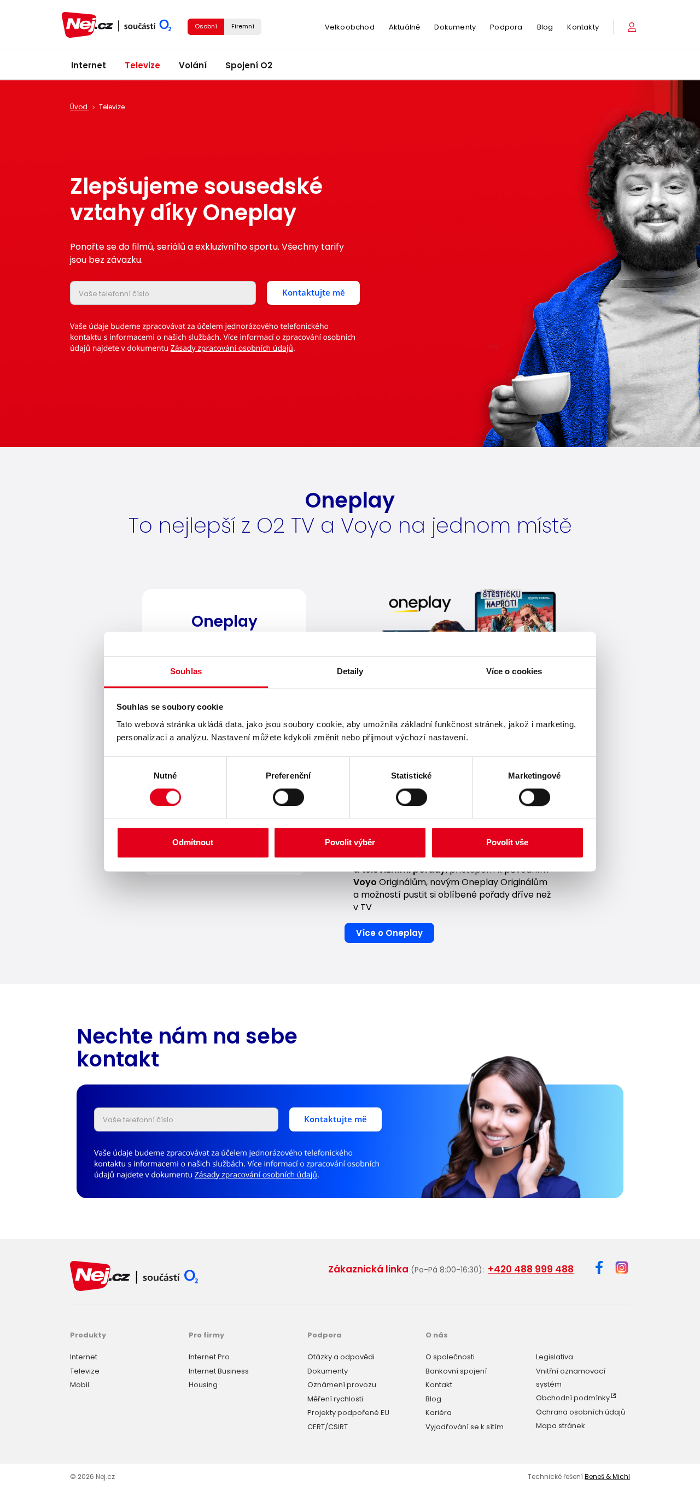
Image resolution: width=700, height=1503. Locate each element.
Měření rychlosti (335, 1399)
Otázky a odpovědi (341, 1357)
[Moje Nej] (633, 27)
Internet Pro (209, 1357)
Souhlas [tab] (186, 671)
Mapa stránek (560, 1426)
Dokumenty (455, 27)
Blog (545, 27)
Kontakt (438, 1385)
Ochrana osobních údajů (580, 1412)
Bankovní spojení (456, 1371)
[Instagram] (622, 1268)
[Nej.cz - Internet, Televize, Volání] (116, 25)
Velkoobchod (350, 27)
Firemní (242, 26)
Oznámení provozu (341, 1385)
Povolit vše (507, 842)
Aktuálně (405, 27)
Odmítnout (192, 842)
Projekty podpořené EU (348, 1412)
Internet (88, 65)
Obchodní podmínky (573, 1398)
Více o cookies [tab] (514, 671)
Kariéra (438, 1412)
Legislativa (554, 1357)
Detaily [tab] (350, 671)
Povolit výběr (350, 842)
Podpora (506, 27)
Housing (203, 1385)
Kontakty (583, 27)
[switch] (288, 797)
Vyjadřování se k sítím (464, 1427)
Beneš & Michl (607, 1476)
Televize (142, 65)
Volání (193, 65)
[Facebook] (599, 1269)
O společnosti (450, 1357)
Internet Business (219, 1371)
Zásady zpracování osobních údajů (232, 348)
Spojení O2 (248, 65)
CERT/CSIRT (327, 1427)
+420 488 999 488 (531, 1269)
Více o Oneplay (389, 933)
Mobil (79, 1385)
